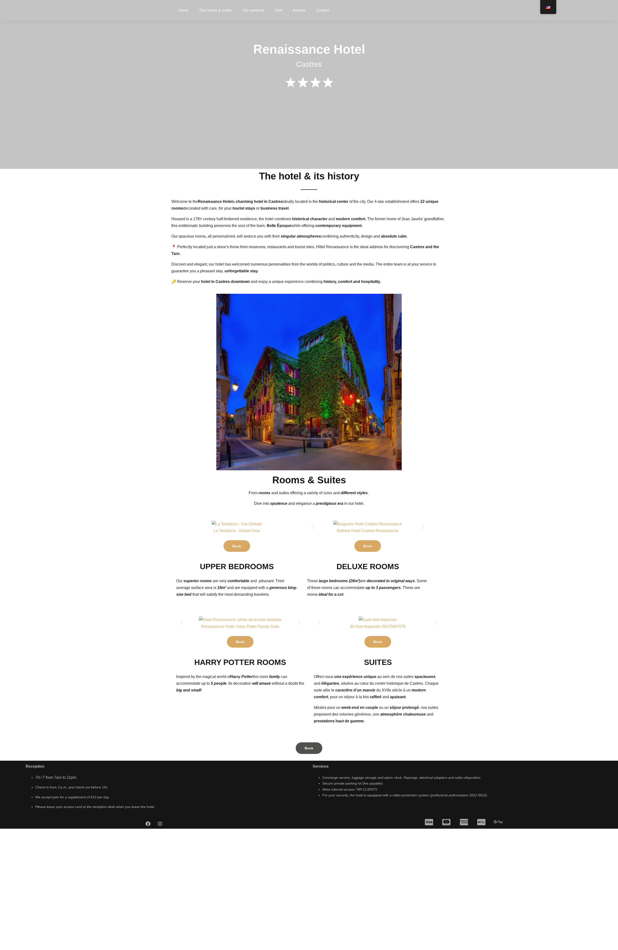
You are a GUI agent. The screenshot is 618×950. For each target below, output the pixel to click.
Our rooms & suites (215, 10)
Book (236, 546)
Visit (278, 10)
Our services (253, 10)
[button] (312, 527)
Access (299, 10)
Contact (322, 10)
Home (183, 10)
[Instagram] (160, 823)
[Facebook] (148, 823)
